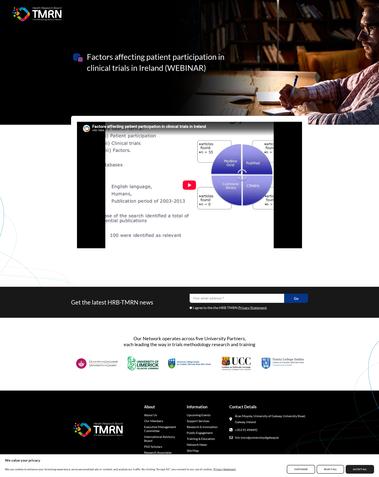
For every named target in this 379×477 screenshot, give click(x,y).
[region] (189, 465)
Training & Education (201, 438)
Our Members (153, 421)
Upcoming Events (199, 415)
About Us (150, 415)
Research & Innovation (202, 427)
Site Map (193, 450)
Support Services (198, 421)
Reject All (330, 469)
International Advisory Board (159, 438)
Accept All (360, 469)
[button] (364, 14)
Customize (301, 469)
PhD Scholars (153, 446)
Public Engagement (200, 433)
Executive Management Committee (160, 429)
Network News (197, 444)
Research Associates (158, 452)
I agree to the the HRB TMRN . (230, 308)
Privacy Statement (224, 469)
